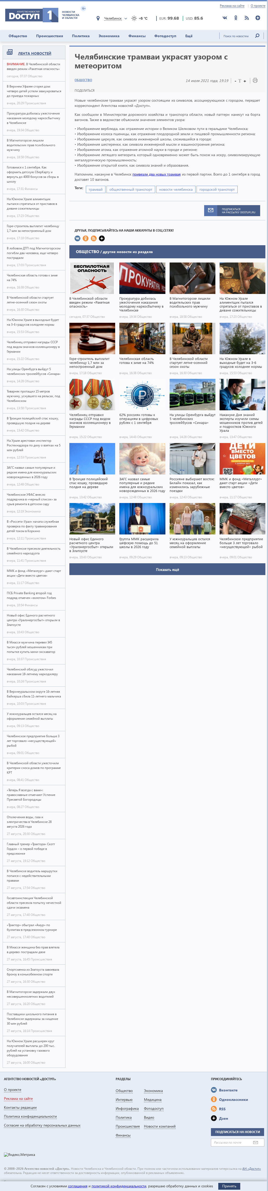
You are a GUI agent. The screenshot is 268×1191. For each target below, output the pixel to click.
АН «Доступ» (251, 1169)
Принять (229, 1185)
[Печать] (255, 81)
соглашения (77, 1185)
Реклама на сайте (232, 6)
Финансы (137, 35)
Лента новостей (34, 53)
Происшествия (49, 35)
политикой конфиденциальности (119, 1185)
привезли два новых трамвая (156, 174)
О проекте (258, 6)
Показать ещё (167, 569)
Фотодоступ (165, 35)
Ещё (189, 35)
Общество (18, 35)
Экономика (109, 35)
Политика (81, 35)
